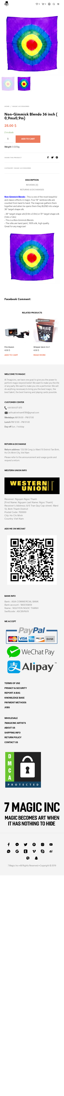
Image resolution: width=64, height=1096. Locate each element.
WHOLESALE (11, 718)
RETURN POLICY (12, 737)
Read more (39, 355)
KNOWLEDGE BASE (14, 697)
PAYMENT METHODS (15, 702)
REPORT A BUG (12, 692)
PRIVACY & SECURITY (15, 688)
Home (6, 106)
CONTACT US (11, 742)
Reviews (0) (32, 185)
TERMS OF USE (12, 683)
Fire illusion (9, 347)
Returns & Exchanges (32, 190)
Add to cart (11, 355)
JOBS (7, 707)
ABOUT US (9, 727)
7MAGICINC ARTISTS (15, 723)
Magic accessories (20, 106)
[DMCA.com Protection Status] (23, 769)
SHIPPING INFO (12, 732)
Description (32, 180)
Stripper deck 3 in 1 (41, 347)
